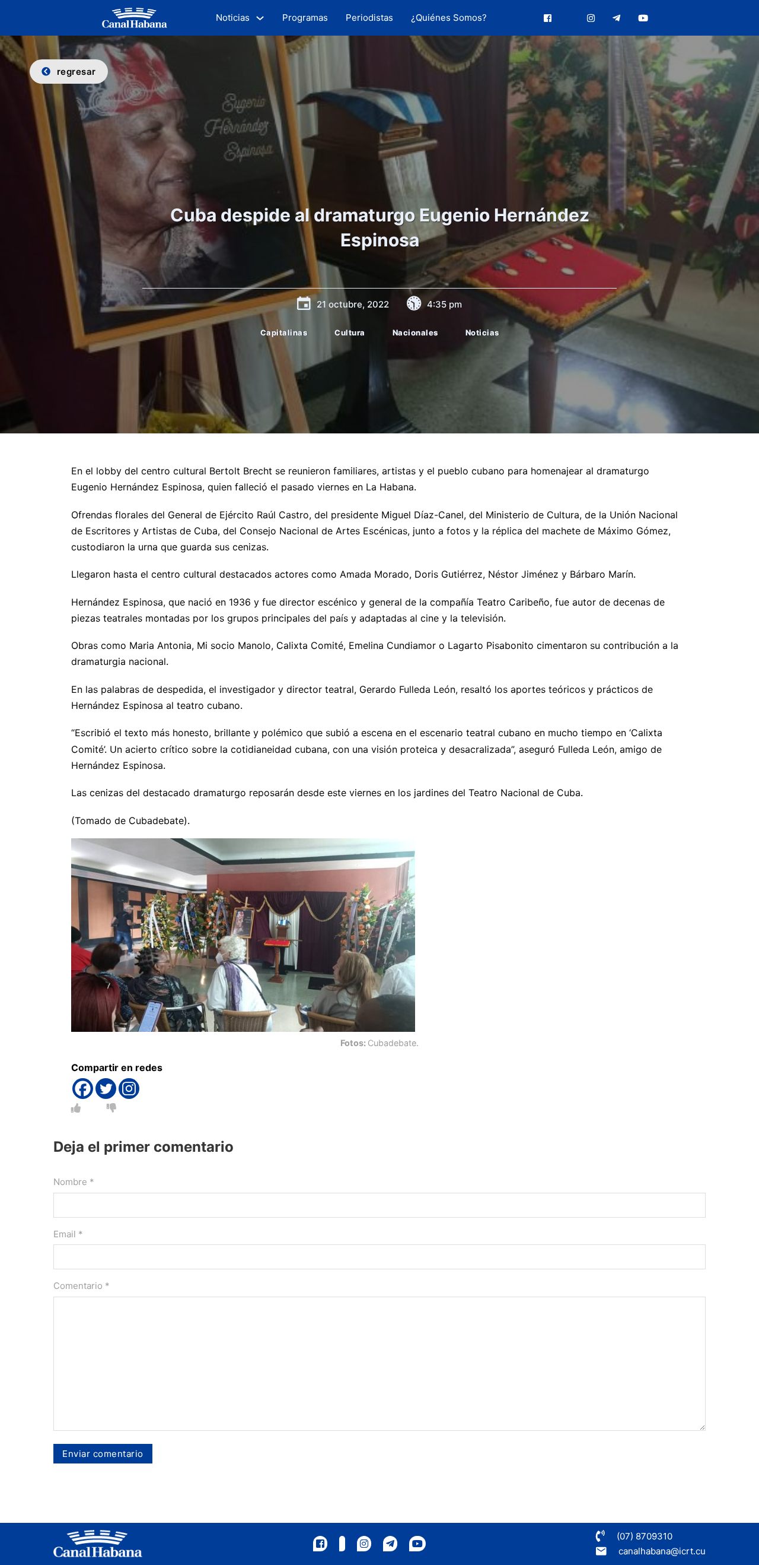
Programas (305, 17)
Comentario (81, 1285)
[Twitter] (105, 1088)
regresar (76, 71)
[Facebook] (82, 1088)
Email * (68, 1234)
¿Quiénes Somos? (449, 17)
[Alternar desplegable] (260, 18)
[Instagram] (129, 1088)
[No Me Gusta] (111, 1108)
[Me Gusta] (76, 1108)
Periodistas (369, 17)
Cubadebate (156, 820)
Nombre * (73, 1181)
